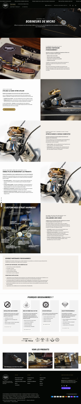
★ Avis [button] (79, 203)
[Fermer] (55, 179)
